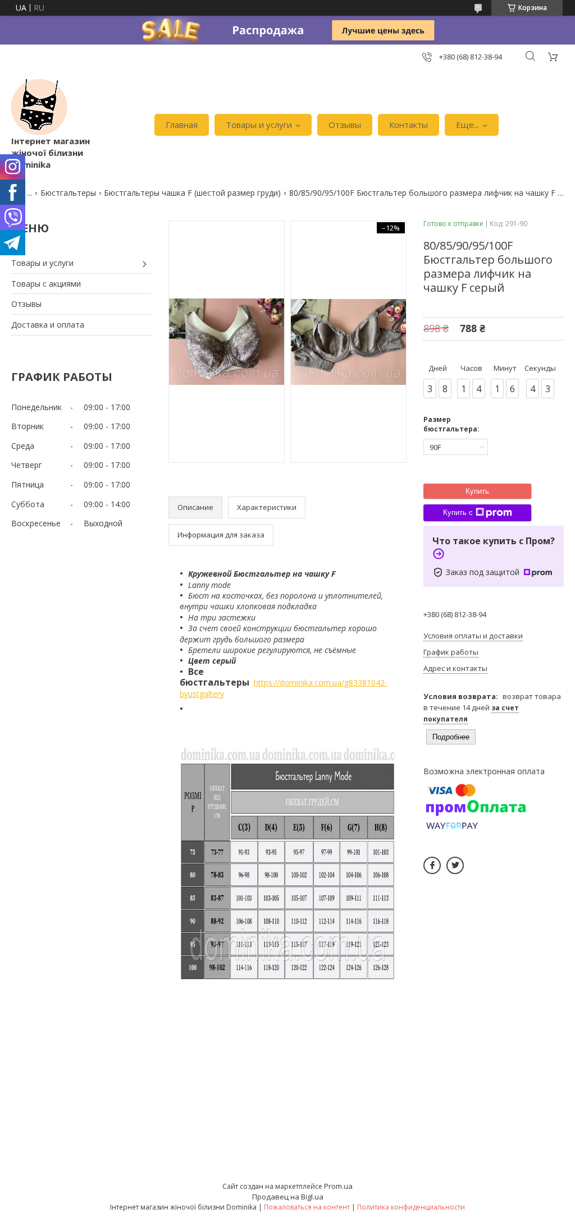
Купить (477, 491)
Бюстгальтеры (68, 192)
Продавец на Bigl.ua (287, 1197)
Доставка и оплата (47, 324)
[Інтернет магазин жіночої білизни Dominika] (39, 107)
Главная (182, 124)
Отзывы (344, 124)
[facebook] (432, 865)
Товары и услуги (259, 124)
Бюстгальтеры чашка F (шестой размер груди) (192, 192)
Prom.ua (338, 1186)
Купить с (458, 512)
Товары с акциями (46, 283)
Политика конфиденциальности (411, 1207)
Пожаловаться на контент (307, 1207)
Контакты (408, 124)
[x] (455, 865)
